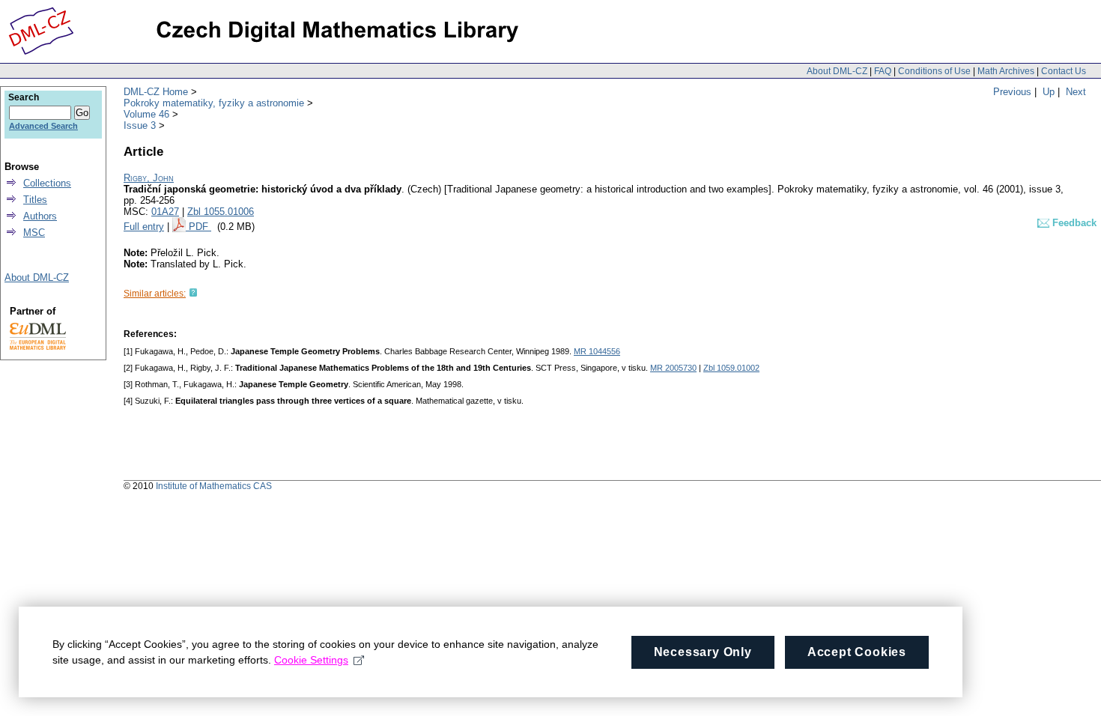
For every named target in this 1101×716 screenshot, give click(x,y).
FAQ (882, 71)
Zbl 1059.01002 (731, 367)
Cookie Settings (311, 660)
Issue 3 (140, 125)
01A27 (165, 211)
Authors (40, 216)
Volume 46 (146, 114)
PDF (200, 226)
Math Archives (1005, 71)
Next (1076, 91)
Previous (1012, 91)
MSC (34, 232)
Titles (35, 199)
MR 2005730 (673, 367)
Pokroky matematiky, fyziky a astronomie (214, 103)
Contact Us (1063, 71)
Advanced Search (43, 125)
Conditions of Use (934, 71)
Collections (47, 183)
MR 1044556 (597, 351)
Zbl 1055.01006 (220, 211)
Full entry (144, 226)
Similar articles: (155, 293)
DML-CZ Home (156, 91)
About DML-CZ (837, 71)
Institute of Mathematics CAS (214, 486)
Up (1049, 91)
